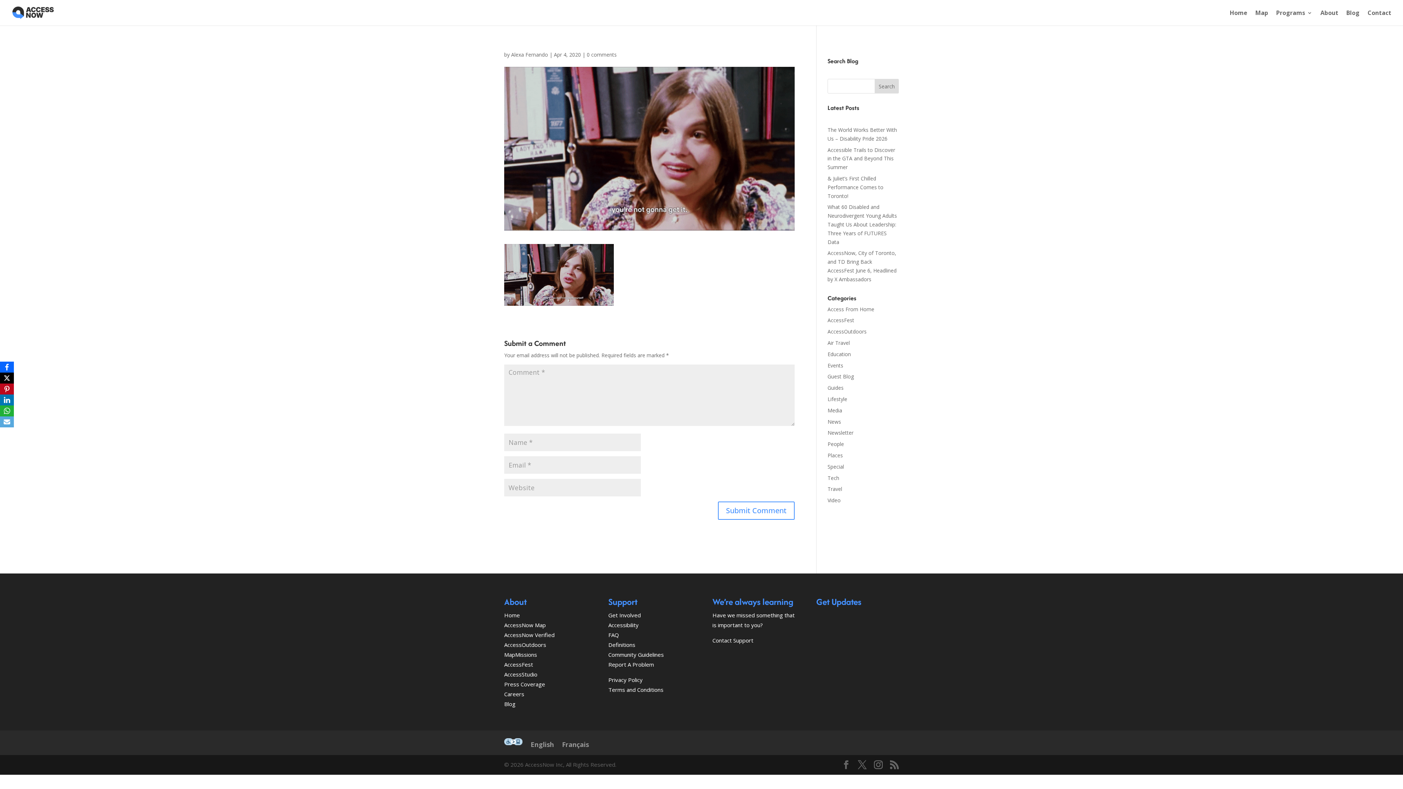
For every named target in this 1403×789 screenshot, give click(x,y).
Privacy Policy (625, 679)
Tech (833, 477)
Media (835, 410)
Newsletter (840, 432)
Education (839, 354)
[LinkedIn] (7, 399)
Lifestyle (837, 399)
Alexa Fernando (529, 54)
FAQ (613, 635)
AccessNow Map (525, 625)
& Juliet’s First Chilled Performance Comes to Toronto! (855, 187)
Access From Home (851, 309)
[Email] (7, 421)
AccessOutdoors (847, 331)
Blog (1353, 13)
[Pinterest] (7, 389)
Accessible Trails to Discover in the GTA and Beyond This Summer (861, 158)
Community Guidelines (636, 654)
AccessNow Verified (529, 635)
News (834, 421)
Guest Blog (841, 376)
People (836, 444)
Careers (514, 694)
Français (575, 744)
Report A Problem (631, 664)
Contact (1379, 13)
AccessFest (841, 320)
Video (834, 500)
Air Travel (839, 342)
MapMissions (520, 654)
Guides (836, 387)
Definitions (621, 644)
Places (835, 455)
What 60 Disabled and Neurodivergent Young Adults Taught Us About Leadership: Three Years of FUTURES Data (862, 224)
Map (1261, 13)
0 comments (602, 54)
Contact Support (732, 640)
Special (836, 466)
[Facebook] (7, 367)
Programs (1290, 13)
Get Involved (624, 615)
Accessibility (623, 625)
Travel (835, 488)
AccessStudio (520, 674)
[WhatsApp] (7, 410)
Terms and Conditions (636, 689)
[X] (7, 378)
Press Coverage (524, 684)
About (1329, 13)
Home (1238, 13)
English (542, 744)
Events (835, 365)
